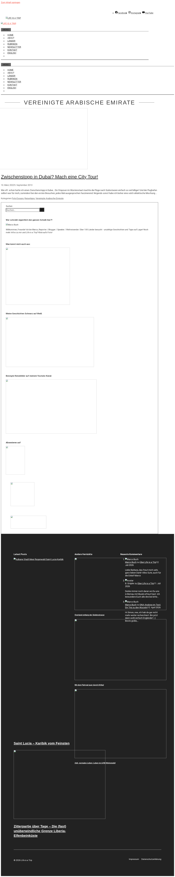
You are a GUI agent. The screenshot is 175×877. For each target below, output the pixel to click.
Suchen (9, 206)
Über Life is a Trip (148, 562)
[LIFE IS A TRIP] (8, 23)
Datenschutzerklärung (151, 859)
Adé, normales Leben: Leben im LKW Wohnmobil (95, 763)
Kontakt (12, 50)
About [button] (11, 38)
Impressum (134, 859)
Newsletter (14, 47)
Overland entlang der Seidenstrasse (89, 615)
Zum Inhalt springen (10, 2)
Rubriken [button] (12, 44)
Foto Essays (18, 198)
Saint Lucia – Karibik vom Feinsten (42, 743)
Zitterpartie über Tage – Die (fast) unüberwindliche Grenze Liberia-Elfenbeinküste (40, 830)
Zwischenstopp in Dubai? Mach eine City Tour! (49, 176)
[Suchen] (42, 210)
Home (10, 35)
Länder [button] (11, 41)
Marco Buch (131, 562)
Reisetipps (30, 198)
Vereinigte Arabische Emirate (50, 198)
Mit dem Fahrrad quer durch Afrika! (89, 685)
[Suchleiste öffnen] (3, 26)
